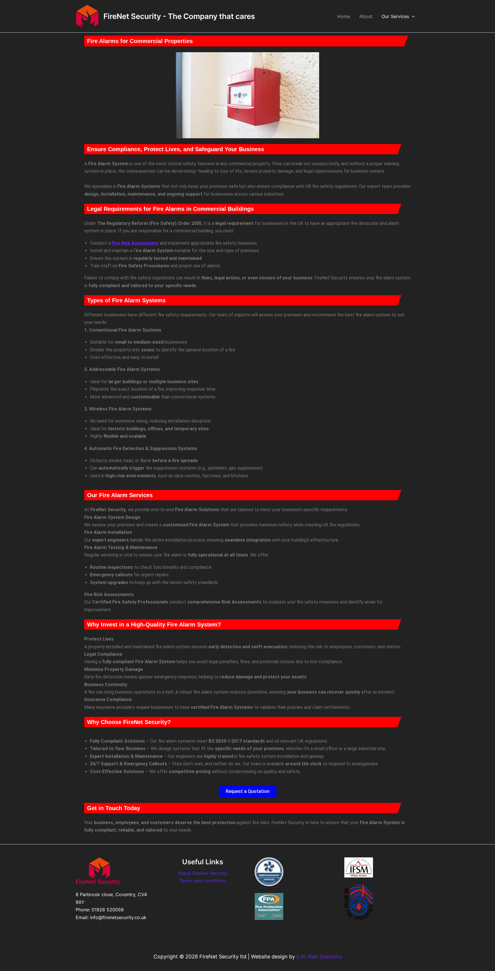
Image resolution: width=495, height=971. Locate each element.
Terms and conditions (202, 881)
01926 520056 (108, 909)
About (365, 16)
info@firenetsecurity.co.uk (118, 917)
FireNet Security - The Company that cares (179, 16)
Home (343, 16)
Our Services (395, 16)
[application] (412, 16)
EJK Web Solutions (319, 957)
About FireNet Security (202, 873)
